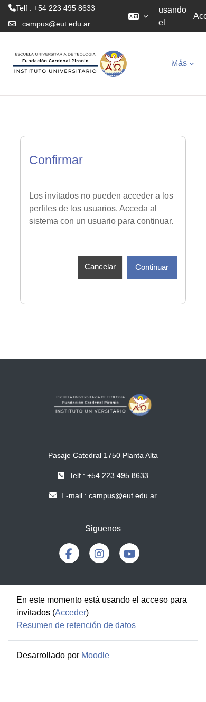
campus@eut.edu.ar (56, 24)
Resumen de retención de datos (76, 625)
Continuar (151, 267)
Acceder (70, 612)
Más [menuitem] (179, 63)
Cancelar (100, 267)
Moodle (95, 655)
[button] (138, 16)
